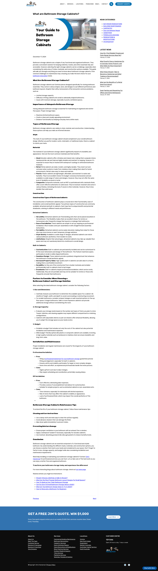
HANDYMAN (107, 33)
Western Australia (85, 545)
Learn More (112, 517)
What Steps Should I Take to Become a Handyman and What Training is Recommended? (110, 74)
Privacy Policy (51, 565)
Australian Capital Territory (88, 547)
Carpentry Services (60, 543)
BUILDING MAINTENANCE (112, 26)
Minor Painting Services (61, 549)
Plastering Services (60, 555)
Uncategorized (108, 42)
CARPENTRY (107, 28)
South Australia (85, 549)
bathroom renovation (40, 76)
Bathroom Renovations (61, 541)
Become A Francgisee (34, 545)
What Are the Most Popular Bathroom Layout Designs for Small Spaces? (60, 480)
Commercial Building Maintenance (64, 539)
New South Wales (85, 541)
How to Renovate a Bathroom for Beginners (51, 489)
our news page (81, 469)
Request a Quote (123, 4)
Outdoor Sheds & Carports (62, 551)
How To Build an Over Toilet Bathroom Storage (52, 482)
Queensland (83, 543)
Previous (36, 498)
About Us (31, 539)
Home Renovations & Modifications (64, 547)
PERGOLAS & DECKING (111, 35)
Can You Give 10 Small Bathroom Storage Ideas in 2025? (55, 484)
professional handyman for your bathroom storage (62, 359)
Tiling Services (58, 553)
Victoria (82, 539)
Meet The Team (32, 541)
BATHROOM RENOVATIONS (112, 24)
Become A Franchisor (34, 547)
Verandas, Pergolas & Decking (63, 557)
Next (94, 498)
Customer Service (33, 543)
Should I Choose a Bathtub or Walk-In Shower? (52, 478)
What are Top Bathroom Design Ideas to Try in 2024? (54, 487)
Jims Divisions (32, 549)
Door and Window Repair (111, 30)
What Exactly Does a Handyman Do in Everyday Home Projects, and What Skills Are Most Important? (112, 64)
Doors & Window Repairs (61, 545)
